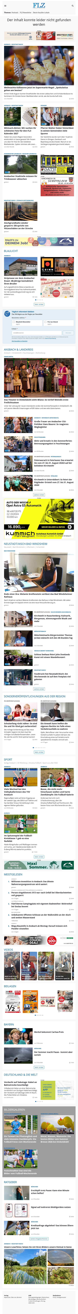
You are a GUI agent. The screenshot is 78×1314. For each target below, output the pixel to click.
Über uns (13, 1297)
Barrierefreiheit (41, 1299)
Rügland (54, 476)
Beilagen (10, 986)
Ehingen (44, 105)
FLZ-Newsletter (25, 12)
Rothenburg (40, 353)
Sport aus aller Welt (50, 763)
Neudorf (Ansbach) (29, 154)
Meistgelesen (13, 874)
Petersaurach (56, 456)
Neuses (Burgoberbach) (12, 1114)
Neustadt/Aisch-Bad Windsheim (25, 544)
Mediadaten (57, 1295)
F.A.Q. (54, 1297)
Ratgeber (10, 1182)
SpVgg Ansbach (10, 763)
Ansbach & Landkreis (18, 349)
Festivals (15, 12)
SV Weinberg (22, 763)
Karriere (19, 1297)
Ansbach (7, 44)
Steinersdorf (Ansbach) (13, 154)
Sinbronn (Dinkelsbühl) (49, 1114)
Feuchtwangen (28, 353)
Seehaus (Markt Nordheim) (44, 651)
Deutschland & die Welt (20, 1074)
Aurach (7, 813)
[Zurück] (7, 1002)
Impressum (7, 1297)
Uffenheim (31, 547)
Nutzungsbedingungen (34, 1297)
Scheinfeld (40, 547)
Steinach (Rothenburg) (25, 200)
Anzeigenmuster (61, 1297)
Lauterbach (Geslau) (17, 901)
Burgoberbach (9, 1148)
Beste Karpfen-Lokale (41, 12)
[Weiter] (70, 1002)
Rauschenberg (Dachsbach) (61, 612)
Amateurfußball (35, 763)
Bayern (9, 1024)
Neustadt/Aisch (17, 44)
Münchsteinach (40, 631)
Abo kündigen (32, 1299)
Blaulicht (11, 251)
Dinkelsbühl (16, 353)
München (37, 1048)
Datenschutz (45, 1297)
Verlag (6, 1295)
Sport (8, 759)
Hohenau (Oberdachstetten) (20, 890)
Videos (8, 950)
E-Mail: (14, 329)
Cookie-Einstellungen (34, 1301)
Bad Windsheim (19, 547)
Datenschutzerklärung (50, 338)
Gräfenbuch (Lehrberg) (35, 890)
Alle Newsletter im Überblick (19, 341)
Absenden (68, 333)
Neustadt (7, 547)
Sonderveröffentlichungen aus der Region (34, 696)
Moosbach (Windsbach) (50, 418)
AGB (29, 1295)
